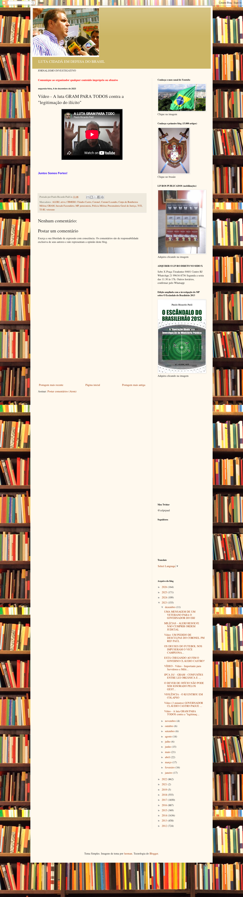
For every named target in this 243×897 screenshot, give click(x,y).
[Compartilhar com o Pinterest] (102, 197)
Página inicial (92, 385)
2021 (165, 784)
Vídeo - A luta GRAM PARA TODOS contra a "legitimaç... (181, 712)
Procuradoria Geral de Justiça (122, 205)
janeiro (169, 772)
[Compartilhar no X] (95, 197)
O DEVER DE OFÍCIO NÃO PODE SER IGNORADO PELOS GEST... (184, 686)
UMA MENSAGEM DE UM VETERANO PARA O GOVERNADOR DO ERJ (179, 615)
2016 (165, 805)
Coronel (96, 202)
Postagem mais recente (51, 385)
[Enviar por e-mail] (88, 197)
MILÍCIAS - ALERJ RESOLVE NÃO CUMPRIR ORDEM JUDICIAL (181, 626)
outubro (169, 726)
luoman (128, 853)
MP (77, 205)
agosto (169, 736)
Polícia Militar (99, 205)
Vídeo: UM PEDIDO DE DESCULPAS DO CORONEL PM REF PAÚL (184, 638)
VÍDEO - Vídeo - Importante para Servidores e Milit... (182, 667)
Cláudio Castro (84, 202)
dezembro (170, 607)
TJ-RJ (42, 209)
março (168, 762)
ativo (63, 202)
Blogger (154, 853)
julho (168, 741)
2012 (165, 826)
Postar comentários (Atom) (62, 391)
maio (168, 752)
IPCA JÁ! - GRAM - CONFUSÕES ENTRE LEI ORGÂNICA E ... (183, 676)
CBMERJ (71, 202)
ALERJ (55, 202)
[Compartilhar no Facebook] (99, 197)
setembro (170, 731)
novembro (171, 721)
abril (168, 757)
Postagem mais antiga (133, 385)
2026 (165, 587)
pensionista (85, 205)
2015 (165, 810)
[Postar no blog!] (91, 197)
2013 (165, 820)
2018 (165, 794)
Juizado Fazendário (65, 205)
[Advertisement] (92, 354)
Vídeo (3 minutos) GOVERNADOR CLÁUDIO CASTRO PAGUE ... (183, 704)
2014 (165, 815)
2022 (165, 779)
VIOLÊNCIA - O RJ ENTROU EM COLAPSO (183, 695)
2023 (165, 602)
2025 (165, 592)
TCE (139, 205)
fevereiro (170, 767)
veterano (50, 209)
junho (168, 746)
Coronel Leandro (109, 202)
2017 (165, 800)
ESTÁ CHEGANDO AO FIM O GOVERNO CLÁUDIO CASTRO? (184, 659)
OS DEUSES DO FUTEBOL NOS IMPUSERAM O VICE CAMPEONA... (183, 649)
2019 (165, 789)
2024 (165, 597)
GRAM (50, 205)
